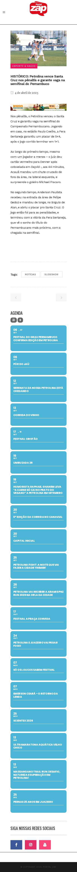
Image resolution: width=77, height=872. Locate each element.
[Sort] (20, 320)
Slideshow (51, 274)
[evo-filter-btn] (13, 320)
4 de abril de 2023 (26, 93)
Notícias (30, 274)
